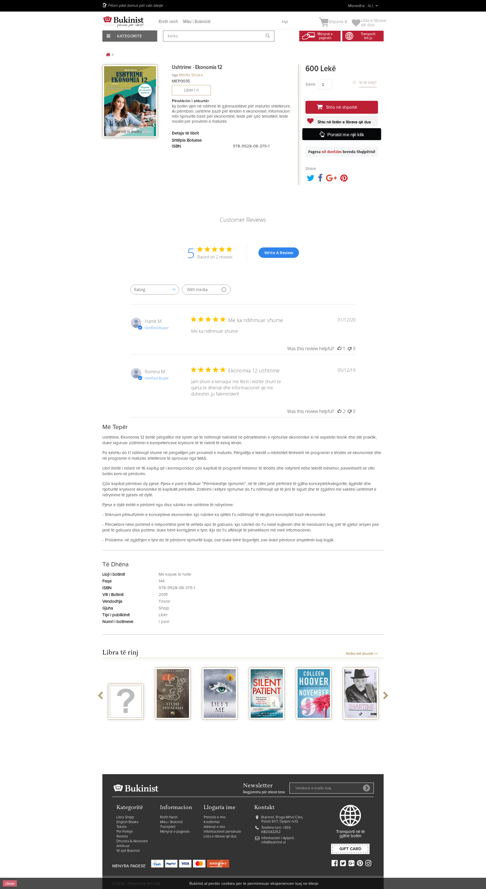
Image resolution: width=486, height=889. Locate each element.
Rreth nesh (168, 21)
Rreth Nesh (168, 817)
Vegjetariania (126, 724)
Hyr (285, 22)
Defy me (220, 724)
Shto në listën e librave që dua (343, 122)
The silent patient (266, 726)
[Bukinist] (123, 22)
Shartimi (361, 724)
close (10, 883)
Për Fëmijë (124, 832)
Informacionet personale (222, 832)
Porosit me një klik (345, 134)
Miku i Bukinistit (196, 21)
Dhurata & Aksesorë (132, 841)
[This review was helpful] (339, 411)
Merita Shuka (191, 75)
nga (175, 75)
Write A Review (278, 252)
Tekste (121, 827)
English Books (127, 822)
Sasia (310, 84)
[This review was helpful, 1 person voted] (339, 348)
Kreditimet (212, 822)
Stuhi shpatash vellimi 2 (173, 726)
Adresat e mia (214, 827)
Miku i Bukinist (171, 822)
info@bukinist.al (273, 842)
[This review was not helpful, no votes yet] (350, 348)
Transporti (168, 827)
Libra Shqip (125, 817)
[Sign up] (366, 788)
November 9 (314, 724)
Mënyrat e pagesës (175, 832)
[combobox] (154, 289)
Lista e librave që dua (220, 836)
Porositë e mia (215, 817)
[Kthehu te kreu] (108, 55)
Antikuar (123, 846)
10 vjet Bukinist (128, 851)
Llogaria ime (219, 808)
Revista (122, 836)
